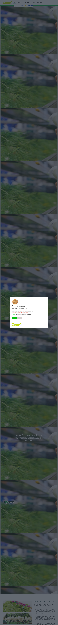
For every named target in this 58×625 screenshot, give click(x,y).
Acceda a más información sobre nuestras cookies (20, 312)
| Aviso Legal (26, 320)
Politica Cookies (14, 320)
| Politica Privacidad (20, 320)
